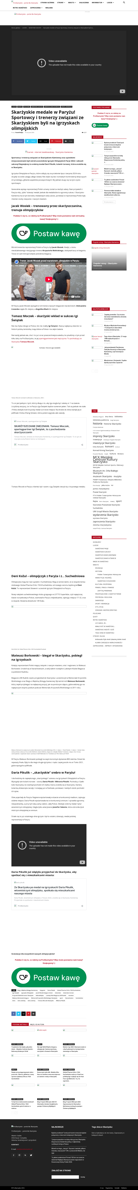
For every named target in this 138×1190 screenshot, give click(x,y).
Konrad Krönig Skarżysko (103, 450)
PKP (112, 485)
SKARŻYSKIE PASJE (101, 549)
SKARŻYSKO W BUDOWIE (106, 581)
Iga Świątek (15, 993)
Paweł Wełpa (19, 132)
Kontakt (117, 1188)
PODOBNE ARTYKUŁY (20, 1024)
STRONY (60, 3)
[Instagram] (19, 1155)
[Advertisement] (87, 18)
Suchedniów (79, 998)
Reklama (124, 1188)
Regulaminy (109, 1188)
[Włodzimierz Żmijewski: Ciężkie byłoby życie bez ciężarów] (97, 363)
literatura (121, 454)
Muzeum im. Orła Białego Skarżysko (105, 472)
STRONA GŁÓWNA (47, 3)
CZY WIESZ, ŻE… (101, 623)
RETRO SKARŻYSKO (20, 8)
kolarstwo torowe (68, 993)
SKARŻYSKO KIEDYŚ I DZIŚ (104, 630)
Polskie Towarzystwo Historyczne (109, 574)
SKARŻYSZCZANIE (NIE (103, 555)
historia (97, 423)
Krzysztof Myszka (98, 454)
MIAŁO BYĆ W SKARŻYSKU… (105, 626)
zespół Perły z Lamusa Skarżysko (102, 528)
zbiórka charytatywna (102, 525)
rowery (112, 501)
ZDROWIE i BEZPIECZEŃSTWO (106, 610)
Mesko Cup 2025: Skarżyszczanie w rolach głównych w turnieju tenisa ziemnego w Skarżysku (74, 1049)
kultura (113, 454)
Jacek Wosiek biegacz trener (44, 993)
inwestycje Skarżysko (104, 443)
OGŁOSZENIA (84, 3)
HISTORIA (98, 571)
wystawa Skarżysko (100, 518)
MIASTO (71, 3)
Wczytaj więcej (108, 202)
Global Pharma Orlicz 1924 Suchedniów (68, 990)
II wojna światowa (98, 427)
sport (61, 998)
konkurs (117, 447)
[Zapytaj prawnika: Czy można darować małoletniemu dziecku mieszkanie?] (97, 317)
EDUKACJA (99, 568)
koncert (109, 446)
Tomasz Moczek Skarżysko (46, 1000)
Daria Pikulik (51, 990)
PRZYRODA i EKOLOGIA (103, 597)
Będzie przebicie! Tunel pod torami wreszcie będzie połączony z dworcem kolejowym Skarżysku (69, 1134)
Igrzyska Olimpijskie (27, 993)
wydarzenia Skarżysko (105, 515)
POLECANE (27, 106)
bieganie (42, 990)
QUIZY (95, 617)
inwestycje (97, 439)
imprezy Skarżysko (104, 436)
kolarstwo (58, 993)
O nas (102, 1188)
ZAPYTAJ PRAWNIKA (104, 591)
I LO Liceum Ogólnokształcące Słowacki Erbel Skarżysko (106, 432)
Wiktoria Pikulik (60, 1000)
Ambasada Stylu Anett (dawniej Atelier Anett (110, 639)
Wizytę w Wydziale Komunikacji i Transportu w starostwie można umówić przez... (115, 328)
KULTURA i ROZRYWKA (103, 584)
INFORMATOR (97, 3)
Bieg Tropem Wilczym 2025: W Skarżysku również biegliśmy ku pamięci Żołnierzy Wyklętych (47, 1104)
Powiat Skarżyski (100, 492)
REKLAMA (49, 8)
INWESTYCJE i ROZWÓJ (103, 578)
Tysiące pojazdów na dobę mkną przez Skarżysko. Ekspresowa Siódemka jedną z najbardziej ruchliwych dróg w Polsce (69, 1142)
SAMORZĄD (99, 600)
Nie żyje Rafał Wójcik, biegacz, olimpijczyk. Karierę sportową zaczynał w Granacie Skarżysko (47, 1049)
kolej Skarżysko (98, 447)
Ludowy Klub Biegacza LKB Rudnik (56, 995)
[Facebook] (13, 1155)
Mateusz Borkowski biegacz (20, 998)
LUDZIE (109, 3)
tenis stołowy (21, 1000)
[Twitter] (31, 1155)
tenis (13, 1000)
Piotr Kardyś (96, 485)
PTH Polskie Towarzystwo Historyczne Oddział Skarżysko (107, 496)
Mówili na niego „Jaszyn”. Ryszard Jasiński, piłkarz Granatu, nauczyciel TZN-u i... (114, 171)
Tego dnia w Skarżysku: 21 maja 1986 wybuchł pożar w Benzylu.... (115, 339)
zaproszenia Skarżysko (104, 521)
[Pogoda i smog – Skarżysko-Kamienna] (109, 259)
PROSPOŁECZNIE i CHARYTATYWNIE (108, 594)
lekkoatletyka (40, 995)
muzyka (117, 476)
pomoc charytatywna (101, 489)
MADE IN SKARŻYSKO (100, 561)
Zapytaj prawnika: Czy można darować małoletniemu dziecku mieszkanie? (115, 317)
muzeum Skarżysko (102, 476)
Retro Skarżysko (104, 501)
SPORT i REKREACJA (66, 106)
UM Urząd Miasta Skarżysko (105, 511)
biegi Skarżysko (114, 420)
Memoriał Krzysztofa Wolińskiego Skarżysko (44, 998)
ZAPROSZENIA (35, 8)
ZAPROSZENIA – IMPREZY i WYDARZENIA (107, 646)
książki (106, 454)
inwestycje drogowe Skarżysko (112, 440)
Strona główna (15, 28)
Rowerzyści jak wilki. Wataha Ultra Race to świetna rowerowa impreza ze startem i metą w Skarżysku (48, 1074)
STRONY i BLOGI (99, 636)
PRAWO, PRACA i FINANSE (104, 587)
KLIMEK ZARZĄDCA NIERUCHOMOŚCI (108, 643)
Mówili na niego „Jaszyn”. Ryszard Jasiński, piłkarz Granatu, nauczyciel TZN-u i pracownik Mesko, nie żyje (69, 1151)
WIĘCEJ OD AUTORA (37, 1024)
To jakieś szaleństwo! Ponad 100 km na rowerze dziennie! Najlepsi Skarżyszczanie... (114, 182)
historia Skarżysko (112, 424)
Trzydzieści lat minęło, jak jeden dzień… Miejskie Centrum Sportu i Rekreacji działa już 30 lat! (22, 1049)
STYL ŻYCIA (99, 607)
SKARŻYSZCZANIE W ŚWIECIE (52, 106)
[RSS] (25, 1155)
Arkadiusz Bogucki (98, 416)
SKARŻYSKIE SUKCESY (35, 28)
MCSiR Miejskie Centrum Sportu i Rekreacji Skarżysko (108, 466)
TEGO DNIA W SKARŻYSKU (104, 633)
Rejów (95, 501)
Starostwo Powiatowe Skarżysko (106, 505)
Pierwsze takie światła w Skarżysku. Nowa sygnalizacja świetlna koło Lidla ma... (114, 193)
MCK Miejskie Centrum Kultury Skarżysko (105, 459)
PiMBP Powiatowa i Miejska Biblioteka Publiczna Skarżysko (107, 481)
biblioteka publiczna (101, 420)
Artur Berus (109, 417)
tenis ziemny (31, 1000)
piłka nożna (106, 485)
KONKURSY (97, 542)
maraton (71, 995)
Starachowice (69, 998)
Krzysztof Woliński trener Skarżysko (22, 995)
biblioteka (118, 416)
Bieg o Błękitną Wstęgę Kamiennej (28, 990)
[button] (124, 3)
